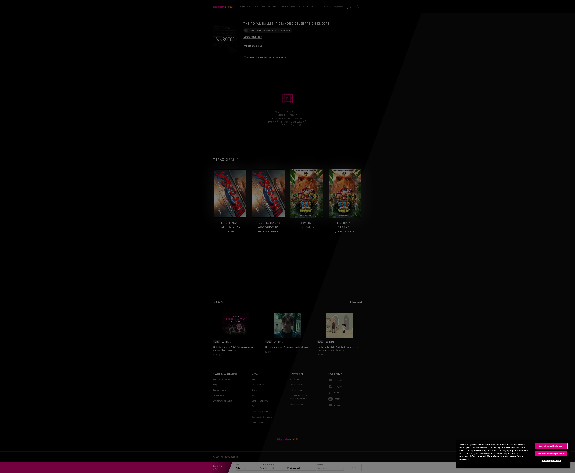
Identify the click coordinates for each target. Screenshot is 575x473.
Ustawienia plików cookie (551, 460)
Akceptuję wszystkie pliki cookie (551, 446)
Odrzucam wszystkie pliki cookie (551, 453)
